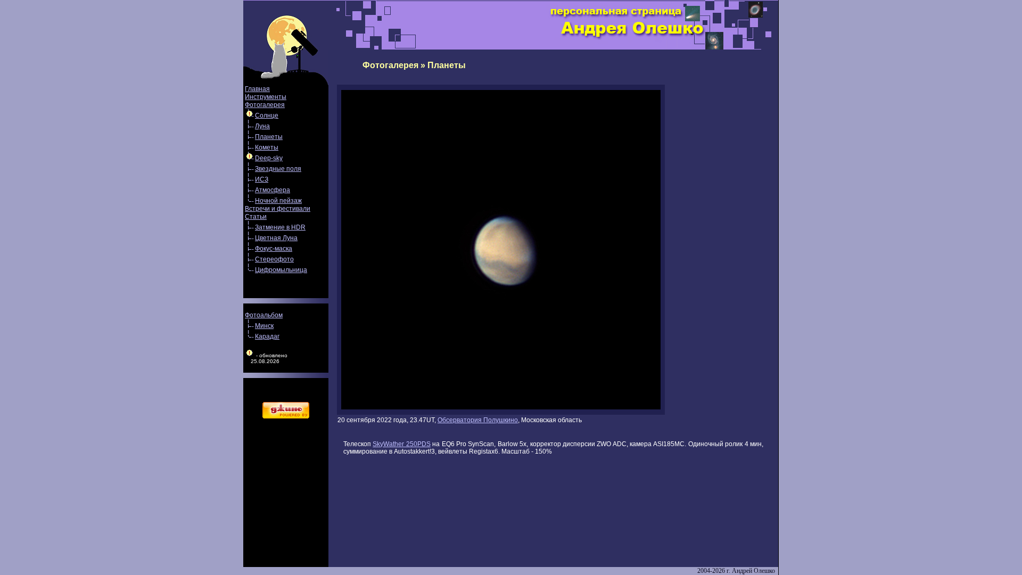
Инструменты (265, 97)
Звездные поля (278, 168)
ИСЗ (261, 179)
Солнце (266, 115)
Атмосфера (272, 190)
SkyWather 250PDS (401, 444)
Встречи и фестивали (277, 208)
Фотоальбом (264, 315)
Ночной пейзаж (278, 200)
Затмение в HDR (280, 227)
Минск (264, 326)
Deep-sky (269, 158)
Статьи (256, 216)
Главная (257, 89)
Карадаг (267, 336)
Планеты (269, 137)
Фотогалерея (265, 105)
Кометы (266, 147)
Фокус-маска (273, 248)
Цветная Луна (276, 238)
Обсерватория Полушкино (478, 420)
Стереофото (274, 259)
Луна (262, 126)
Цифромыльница (281, 270)
